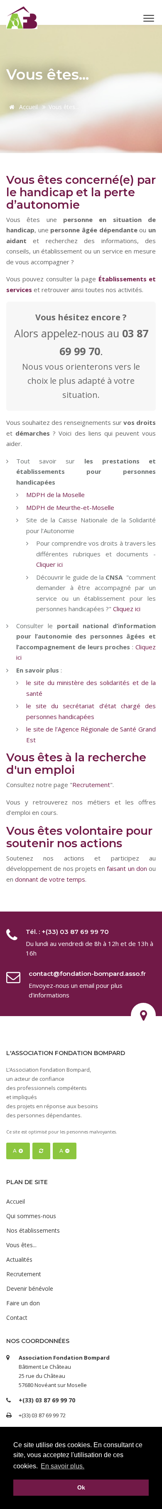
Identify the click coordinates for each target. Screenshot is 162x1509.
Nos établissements (33, 1230)
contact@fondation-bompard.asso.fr (87, 974)
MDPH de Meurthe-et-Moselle (70, 507)
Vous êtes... (21, 1245)
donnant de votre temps (50, 879)
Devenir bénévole (29, 1288)
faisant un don (127, 868)
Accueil (27, 107)
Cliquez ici (126, 609)
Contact (16, 1317)
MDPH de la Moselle (55, 494)
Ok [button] (81, 1487)
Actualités (19, 1259)
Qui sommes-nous (31, 1216)
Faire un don (23, 1303)
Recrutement (91, 784)
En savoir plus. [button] (62, 1466)
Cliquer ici (49, 564)
